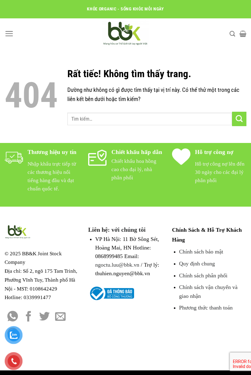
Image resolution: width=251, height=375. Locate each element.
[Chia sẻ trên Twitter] (44, 317)
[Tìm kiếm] (232, 33)
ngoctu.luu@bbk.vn (117, 265)
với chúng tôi (128, 229)
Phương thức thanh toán (206, 308)
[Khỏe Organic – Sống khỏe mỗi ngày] (125, 34)
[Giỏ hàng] (242, 33)
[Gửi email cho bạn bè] (60, 317)
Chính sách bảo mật (201, 252)
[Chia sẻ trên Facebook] (28, 317)
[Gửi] (239, 119)
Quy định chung (197, 264)
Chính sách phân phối (203, 275)
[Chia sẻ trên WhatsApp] (12, 317)
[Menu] (9, 33)
